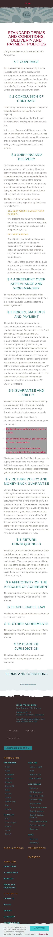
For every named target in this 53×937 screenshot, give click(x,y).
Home (27, 3)
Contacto (9, 898)
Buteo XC (10, 786)
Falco (8, 771)
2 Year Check (11, 873)
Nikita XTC (10, 801)
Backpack (34, 829)
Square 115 (35, 774)
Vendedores (37, 848)
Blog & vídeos (14, 848)
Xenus (8, 797)
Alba (32, 771)
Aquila (8, 809)
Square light (36, 767)
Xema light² (11, 823)
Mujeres (34, 839)
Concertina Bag (37, 825)
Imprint (8, 911)
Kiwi (7, 805)
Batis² (8, 834)
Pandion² (9, 774)
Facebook (13, 731)
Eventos (34, 857)
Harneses (9, 815)
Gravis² (8, 782)
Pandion (9, 778)
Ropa (31, 835)
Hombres (34, 843)
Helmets (34, 788)
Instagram (13, 738)
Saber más (43, 934)
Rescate (32, 763)
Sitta (7, 790)
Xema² (8, 826)
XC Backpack (36, 792)
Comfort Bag (36, 800)
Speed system (37, 811)
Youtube (30, 731)
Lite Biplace (36, 778)
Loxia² (8, 830)
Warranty (9, 879)
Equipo (7, 904)
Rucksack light (37, 796)
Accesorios (34, 784)
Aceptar (39, 928)
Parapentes (10, 763)
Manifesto (9, 917)
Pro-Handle (35, 803)
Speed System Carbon (37, 816)
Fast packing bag (38, 821)
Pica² (7, 767)
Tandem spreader (38, 807)
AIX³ (7, 819)
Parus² (8, 794)
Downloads (10, 866)
